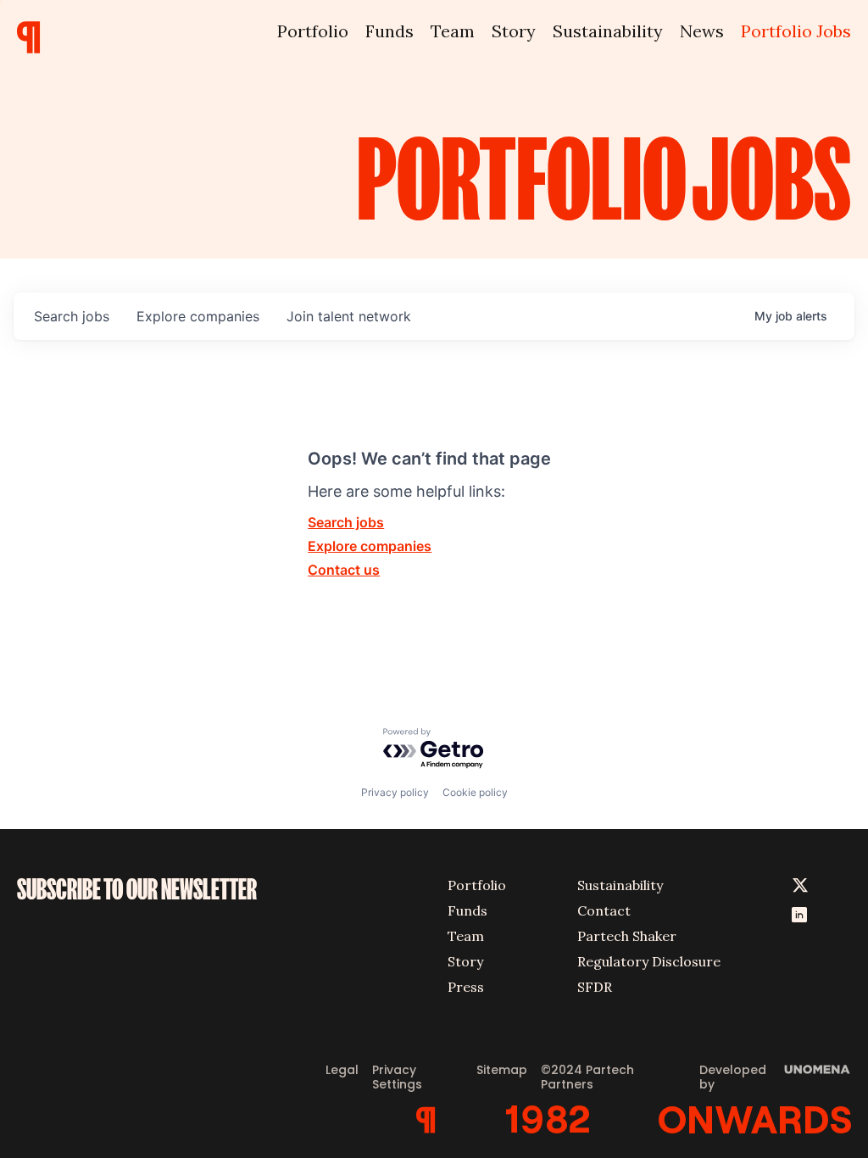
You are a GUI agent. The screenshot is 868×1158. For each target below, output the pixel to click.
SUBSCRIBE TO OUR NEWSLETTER (137, 889)
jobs (71, 316)
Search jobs (346, 522)
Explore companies (369, 545)
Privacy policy (395, 792)
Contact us (344, 569)
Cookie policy (475, 792)
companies (197, 316)
